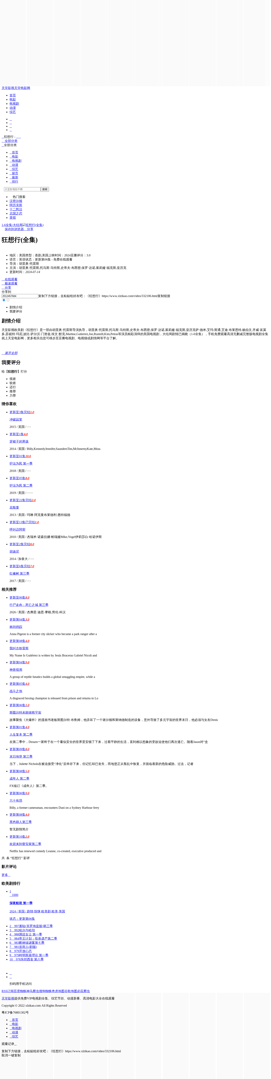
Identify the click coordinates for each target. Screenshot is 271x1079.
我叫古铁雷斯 (19, 648)
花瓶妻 (14, 507)
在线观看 (9, 279)
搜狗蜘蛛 (45, 991)
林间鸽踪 (16, 627)
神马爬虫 (32, 991)
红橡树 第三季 (19, 573)
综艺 (13, 112)
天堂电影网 (22, 88)
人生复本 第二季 (21, 734)
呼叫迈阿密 (17, 529)
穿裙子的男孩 (19, 441)
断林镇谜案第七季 (27, 942)
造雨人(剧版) (23, 947)
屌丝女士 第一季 (26, 934)
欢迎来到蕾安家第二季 (25, 844)
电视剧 (14, 103)
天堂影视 (8, 88)
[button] (16, 307)
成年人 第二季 (19, 778)
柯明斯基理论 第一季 (29, 955)
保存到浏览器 (14, 229)
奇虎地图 (58, 991)
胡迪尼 (14, 551)
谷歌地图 (70, 991)
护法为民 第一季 (21, 463)
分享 (28, 229)
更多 (6, 875)
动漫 (13, 107)
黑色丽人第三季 (21, 822)
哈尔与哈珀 (22, 930)
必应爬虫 (83, 991)
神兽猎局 (16, 669)
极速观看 (9, 283)
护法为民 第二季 (21, 485)
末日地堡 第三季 (21, 756)
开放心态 (21, 951)
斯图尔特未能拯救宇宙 (25, 712)
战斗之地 (16, 691)
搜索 (44, 189)
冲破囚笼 (16, 419)
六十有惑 (16, 800)
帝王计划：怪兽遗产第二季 (33, 938)
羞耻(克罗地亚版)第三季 (31, 926)
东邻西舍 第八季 (27, 959)
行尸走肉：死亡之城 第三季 (29, 605)
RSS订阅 (8, 991)
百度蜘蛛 (20, 991)
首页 (13, 95)
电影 (13, 99)
